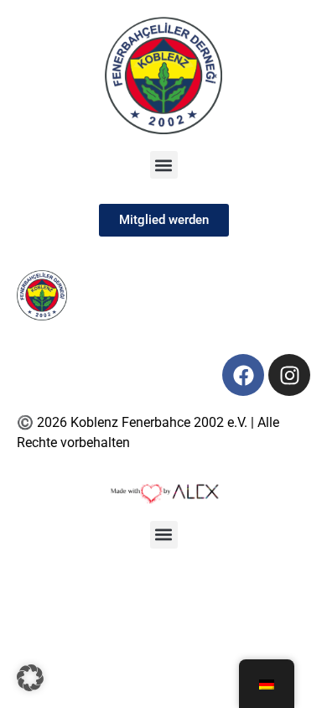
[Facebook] (243, 375)
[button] (164, 165)
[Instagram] (289, 375)
